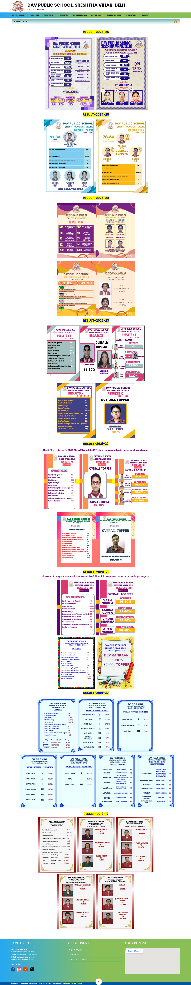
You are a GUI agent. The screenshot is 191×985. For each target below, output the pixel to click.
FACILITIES (64, 15)
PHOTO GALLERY (75, 950)
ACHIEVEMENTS (49, 15)
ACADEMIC (35, 15)
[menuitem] (14, 15)
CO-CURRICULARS (80, 15)
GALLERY (145, 15)
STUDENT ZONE (131, 15)
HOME (14, 15)
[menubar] (82, 15)
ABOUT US (22, 15)
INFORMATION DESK (113, 15)
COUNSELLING (74, 954)
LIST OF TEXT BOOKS (77, 959)
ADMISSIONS (96, 15)
